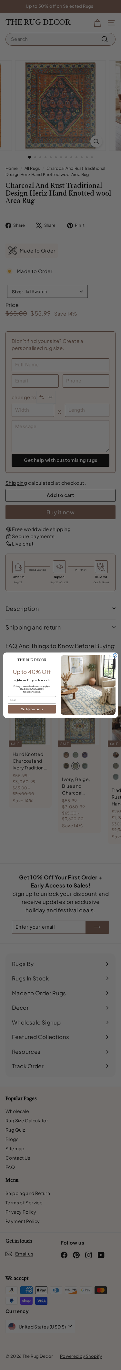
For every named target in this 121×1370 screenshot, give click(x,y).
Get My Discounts (32, 709)
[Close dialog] (115, 655)
